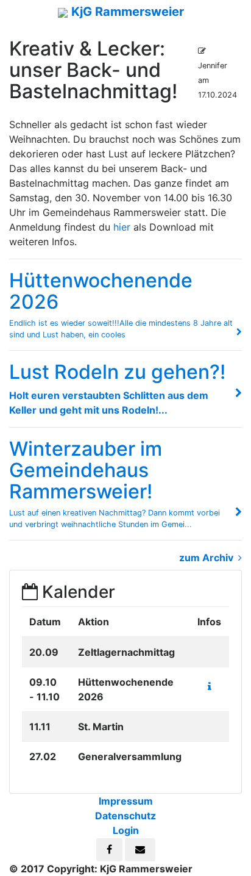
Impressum (126, 801)
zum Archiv (206, 557)
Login (126, 830)
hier (123, 227)
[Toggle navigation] (167, 13)
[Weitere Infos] (209, 686)
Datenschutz (125, 816)
